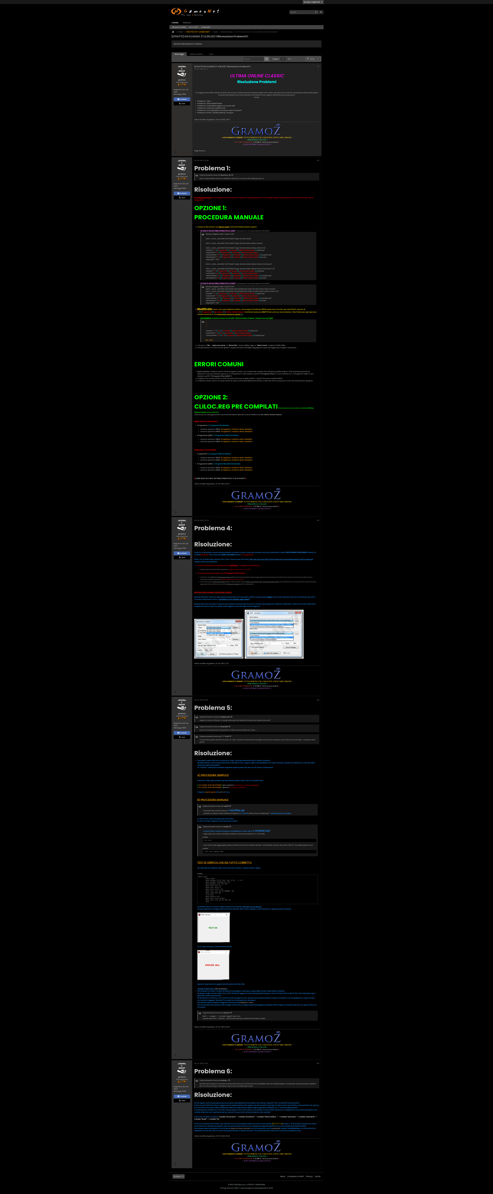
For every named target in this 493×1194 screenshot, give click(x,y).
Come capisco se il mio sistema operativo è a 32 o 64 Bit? (253, 231)
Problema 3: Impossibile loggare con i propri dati (216, 106)
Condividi (183, 99)
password (276, 1128)
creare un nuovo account (240, 1128)
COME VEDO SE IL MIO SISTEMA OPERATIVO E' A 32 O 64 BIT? (220, 478)
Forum (175, 22)
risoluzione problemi (270, 142)
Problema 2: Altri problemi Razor (209, 103)
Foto (211, 54)
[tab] (179, 54)
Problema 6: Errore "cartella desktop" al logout (215, 113)
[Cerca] (321, 12)
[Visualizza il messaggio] (232, 175)
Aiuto (282, 1176)
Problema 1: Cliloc (204, 101)
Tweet (183, 103)
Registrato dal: (179, 89)
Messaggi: (178, 94)
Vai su (317, 1176)
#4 (318, 700)
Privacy (309, 1176)
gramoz (211, 119)
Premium (187, 22)
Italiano (177, 1176)
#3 (318, 520)
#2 (318, 160)
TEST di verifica (220, 989)
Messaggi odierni (179, 27)
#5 (318, 1063)
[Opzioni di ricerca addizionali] (316, 12)
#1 (318, 66)
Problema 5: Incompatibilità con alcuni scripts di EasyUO (219, 110)
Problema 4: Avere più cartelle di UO (211, 108)
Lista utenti (193, 27)
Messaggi (179, 54)
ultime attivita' (196, 54)
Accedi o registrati (312, 2)
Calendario (205, 27)
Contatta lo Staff (295, 1176)
